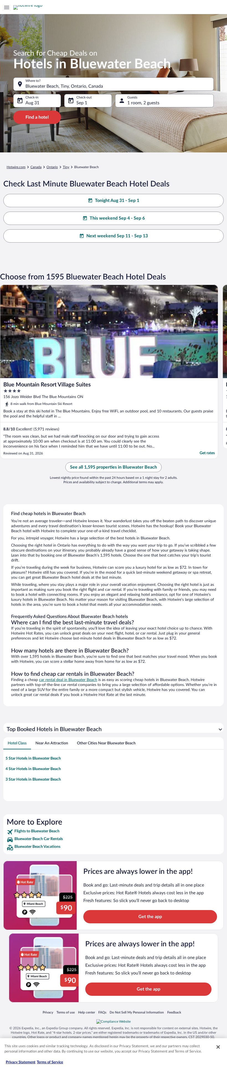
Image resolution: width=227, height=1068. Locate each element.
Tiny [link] (66, 167)
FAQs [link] (102, 1012)
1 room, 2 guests (143, 103)
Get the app (150, 916)
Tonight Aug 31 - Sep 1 (117, 200)
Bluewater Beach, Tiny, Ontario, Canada (64, 86)
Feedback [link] (174, 1012)
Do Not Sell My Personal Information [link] (137, 1012)
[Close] (218, 1047)
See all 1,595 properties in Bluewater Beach (113, 467)
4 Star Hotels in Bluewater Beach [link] (33, 769)
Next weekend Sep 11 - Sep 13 (117, 236)
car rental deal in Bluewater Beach (68, 680)
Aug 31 (32, 103)
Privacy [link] (48, 1012)
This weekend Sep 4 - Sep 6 (117, 218)
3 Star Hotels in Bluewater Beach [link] (33, 779)
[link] (113, 832)
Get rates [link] (207, 453)
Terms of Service (50, 1062)
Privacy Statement (20, 1062)
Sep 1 (81, 103)
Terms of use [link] (65, 1012)
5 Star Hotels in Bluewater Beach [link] (33, 758)
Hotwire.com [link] (16, 167)
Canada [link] (36, 167)
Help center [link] (86, 1012)
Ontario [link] (52, 167)
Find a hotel (37, 117)
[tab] (17, 743)
